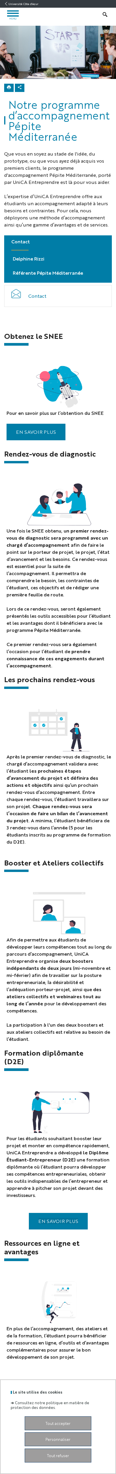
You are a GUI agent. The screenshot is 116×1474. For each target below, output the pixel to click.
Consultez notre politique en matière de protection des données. (50, 1405)
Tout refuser (58, 1455)
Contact (37, 296)
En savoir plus (58, 1221)
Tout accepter (58, 1423)
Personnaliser (58, 1439)
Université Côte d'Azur (23, 4)
